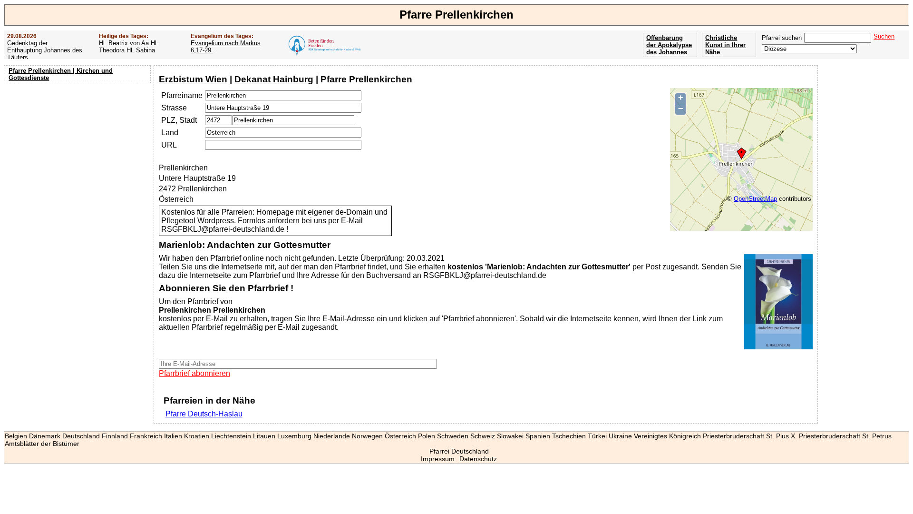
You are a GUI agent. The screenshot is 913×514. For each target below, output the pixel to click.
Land (169, 132)
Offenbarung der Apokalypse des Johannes (669, 45)
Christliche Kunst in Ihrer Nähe (725, 45)
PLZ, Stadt (179, 120)
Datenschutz (478, 459)
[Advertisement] (78, 147)
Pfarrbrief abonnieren (194, 373)
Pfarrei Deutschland (459, 451)
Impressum (438, 459)
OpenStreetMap (755, 198)
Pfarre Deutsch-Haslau (204, 414)
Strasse (174, 108)
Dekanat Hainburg (273, 79)
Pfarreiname (182, 95)
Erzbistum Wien (193, 79)
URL (169, 145)
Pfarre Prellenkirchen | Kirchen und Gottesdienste (61, 74)
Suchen (884, 36)
